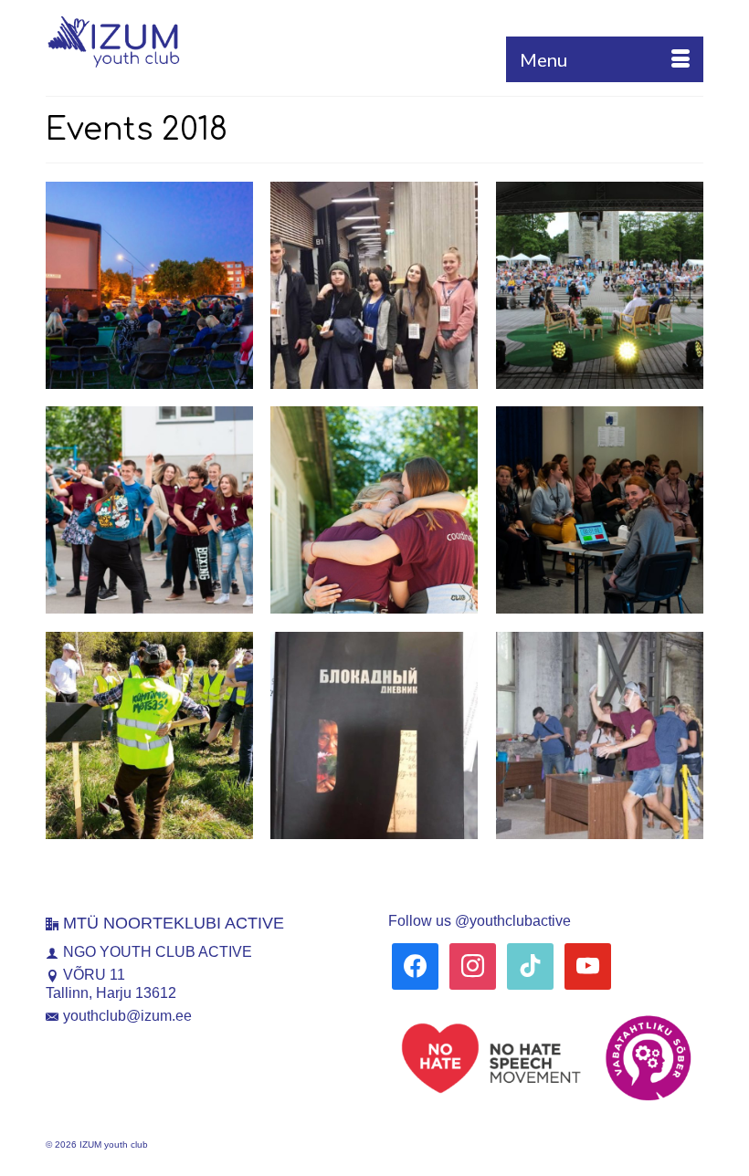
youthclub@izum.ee (127, 1016)
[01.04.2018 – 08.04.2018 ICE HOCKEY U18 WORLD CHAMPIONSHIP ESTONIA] (455, 204)
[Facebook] (415, 965)
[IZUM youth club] (374, 41)
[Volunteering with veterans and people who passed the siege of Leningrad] (455, 654)
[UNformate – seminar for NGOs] (599, 510)
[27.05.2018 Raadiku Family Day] (149, 510)
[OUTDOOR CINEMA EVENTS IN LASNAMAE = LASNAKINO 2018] (149, 285)
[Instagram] (472, 965)
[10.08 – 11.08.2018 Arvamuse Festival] (599, 285)
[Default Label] (530, 965)
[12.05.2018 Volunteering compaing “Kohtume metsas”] (149, 735)
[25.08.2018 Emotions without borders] (599, 735)
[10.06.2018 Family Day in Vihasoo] (374, 510)
